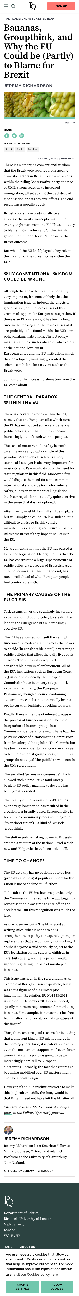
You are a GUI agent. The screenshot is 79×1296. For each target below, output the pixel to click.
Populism (33, 149)
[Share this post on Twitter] (14, 136)
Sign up (61, 6)
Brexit (8, 149)
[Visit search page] (13, 6)
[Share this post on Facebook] (7, 136)
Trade (20, 149)
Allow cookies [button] (57, 1286)
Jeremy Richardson (28, 85)
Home (8, 1246)
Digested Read (44, 18)
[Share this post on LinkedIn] (22, 136)
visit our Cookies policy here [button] (36, 1274)
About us (27, 1246)
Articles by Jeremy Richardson (29, 1170)
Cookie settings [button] (22, 1286)
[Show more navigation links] (6, 6)
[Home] (32, 6)
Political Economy (18, 18)
